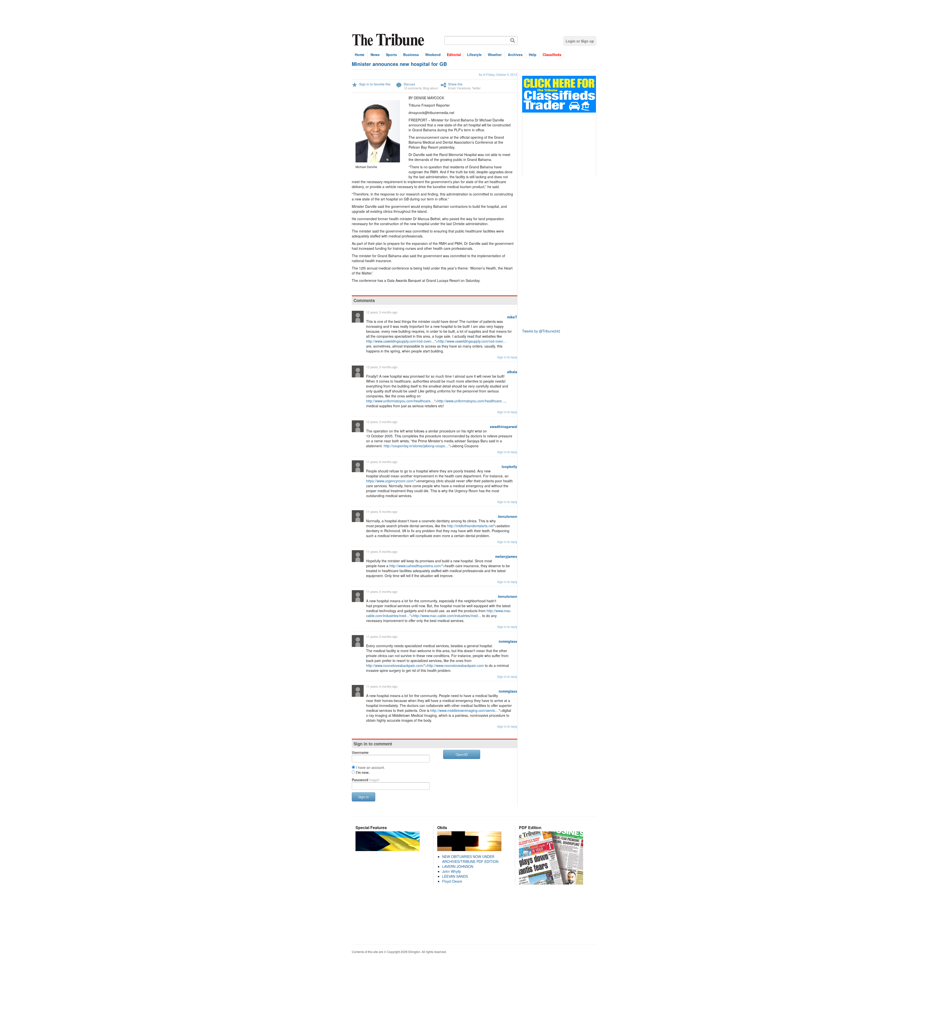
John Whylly (451, 871)
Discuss (409, 84)
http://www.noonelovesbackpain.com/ (395, 665)
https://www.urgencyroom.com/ (390, 480)
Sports (391, 54)
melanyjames (506, 556)
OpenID (462, 754)
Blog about (430, 88)
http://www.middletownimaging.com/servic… (464, 710)
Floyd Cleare (452, 881)
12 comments (413, 88)
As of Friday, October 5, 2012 (498, 74)
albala (512, 371)
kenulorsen (507, 516)
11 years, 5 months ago (381, 591)
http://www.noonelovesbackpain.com (455, 665)
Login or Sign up (580, 41)
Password (366, 779)
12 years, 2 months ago (381, 422)
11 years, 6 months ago (381, 462)
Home (359, 54)
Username (360, 752)
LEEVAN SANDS (455, 876)
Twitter (476, 88)
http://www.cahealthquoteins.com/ (415, 565)
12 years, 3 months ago (381, 312)
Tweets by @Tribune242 (541, 331)
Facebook (464, 88)
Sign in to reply (507, 357)
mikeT (512, 316)
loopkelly (509, 466)
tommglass (508, 641)
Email (452, 88)
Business (411, 54)
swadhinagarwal (503, 426)
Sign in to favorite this (375, 84)
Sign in (363, 796)
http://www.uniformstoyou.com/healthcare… (400, 400)
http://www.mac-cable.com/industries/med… (447, 615)
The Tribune (389, 40)
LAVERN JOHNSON (457, 866)
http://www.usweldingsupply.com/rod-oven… (400, 341)
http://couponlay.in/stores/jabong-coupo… (416, 445)
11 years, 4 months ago (381, 686)
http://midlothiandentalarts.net (470, 525)
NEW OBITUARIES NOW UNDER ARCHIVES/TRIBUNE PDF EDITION (470, 859)
